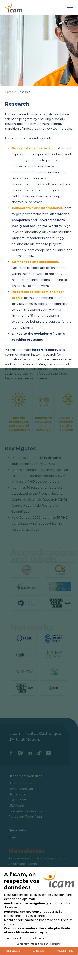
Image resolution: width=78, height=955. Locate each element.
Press (12, 837)
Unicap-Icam (18, 794)
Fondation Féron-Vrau (25, 816)
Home (9, 91)
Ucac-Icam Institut (22, 783)
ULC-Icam (16, 805)
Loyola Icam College (24, 789)
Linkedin (29, 753)
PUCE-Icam (17, 800)
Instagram (20, 753)
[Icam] (13, 7)
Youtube (48, 753)
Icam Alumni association (26, 811)
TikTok (39, 753)
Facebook (10, 753)
